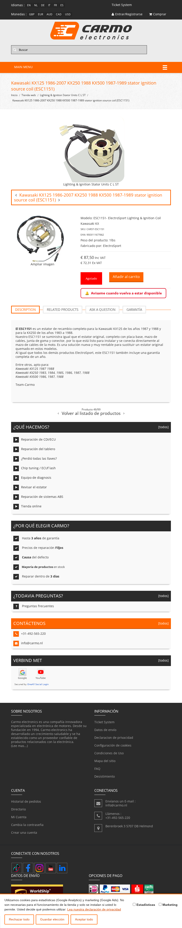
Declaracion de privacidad (113, 737)
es (61, 5)
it (49, 5)
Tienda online (31, 506)
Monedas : (19, 14)
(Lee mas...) (19, 746)
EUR (40, 14)
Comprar (159, 14)
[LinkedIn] (62, 868)
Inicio (14, 95)
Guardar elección (52, 919)
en (29, 5)
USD (68, 14)
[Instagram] (39, 868)
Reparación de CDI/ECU (38, 439)
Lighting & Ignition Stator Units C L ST (63, 95)
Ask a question (102, 309)
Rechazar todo (19, 919)
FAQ (97, 768)
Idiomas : (18, 5)
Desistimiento (104, 776)
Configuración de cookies (112, 745)
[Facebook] (28, 868)
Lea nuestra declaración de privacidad (94, 909)
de (43, 5)
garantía (134, 309)
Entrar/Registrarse (128, 14)
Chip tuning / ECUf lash (38, 468)
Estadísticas (145, 904)
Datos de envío (105, 730)
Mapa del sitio (104, 761)
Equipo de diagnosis (36, 477)
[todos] (162, 427)
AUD (49, 14)
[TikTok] (17, 868)
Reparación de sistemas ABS (42, 497)
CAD (58, 14)
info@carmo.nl (32, 643)
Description (25, 309)
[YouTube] (51, 868)
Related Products (62, 309)
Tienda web (29, 95)
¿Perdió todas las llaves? (39, 458)
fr (55, 5)
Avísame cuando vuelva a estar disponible (126, 293)
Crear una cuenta (24, 832)
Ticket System (104, 722)
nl (36, 5)
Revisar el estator (34, 487)
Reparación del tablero (38, 449)
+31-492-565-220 (33, 633)
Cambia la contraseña (27, 825)
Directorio (18, 809)
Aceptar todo (84, 919)
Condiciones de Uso (109, 753)
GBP (31, 14)
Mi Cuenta (18, 817)
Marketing (170, 904)
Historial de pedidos (26, 801)
